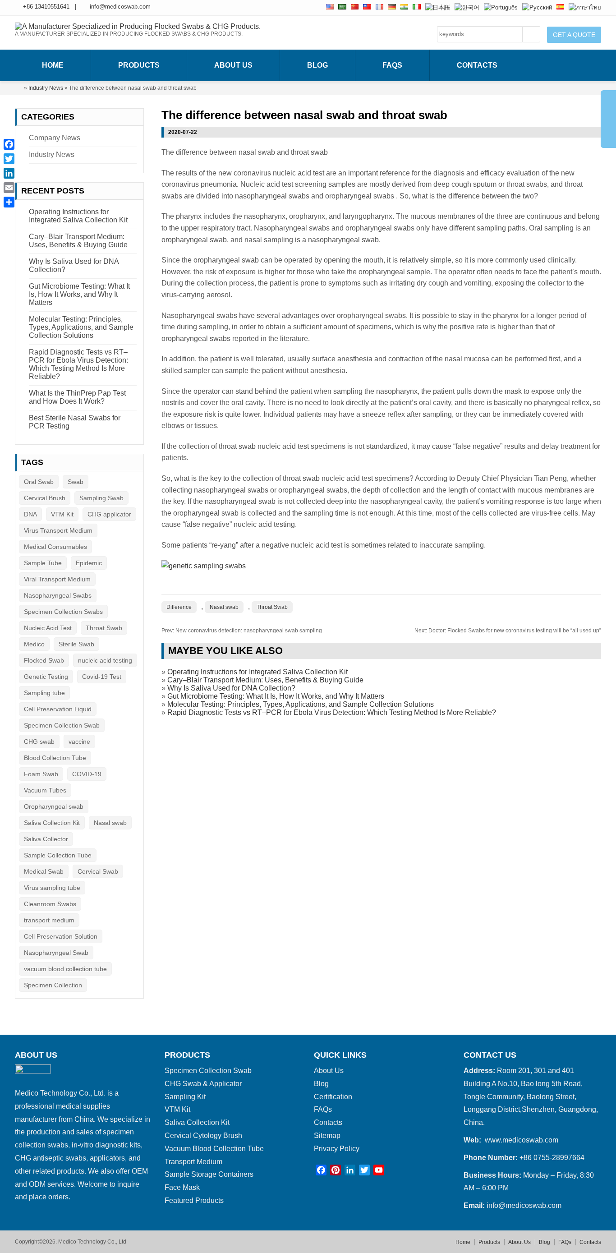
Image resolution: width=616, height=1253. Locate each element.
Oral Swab (39, 481)
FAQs (392, 65)
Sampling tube (44, 692)
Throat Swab (272, 607)
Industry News (45, 88)
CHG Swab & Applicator (203, 1083)
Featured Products (194, 1200)
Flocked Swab (44, 660)
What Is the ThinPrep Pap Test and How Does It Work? (77, 397)
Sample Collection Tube (58, 855)
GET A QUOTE (574, 34)
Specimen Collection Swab (62, 725)
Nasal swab (224, 607)
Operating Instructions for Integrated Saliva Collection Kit (257, 672)
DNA (30, 514)
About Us (233, 65)
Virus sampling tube (52, 887)
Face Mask (182, 1187)
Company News (54, 138)
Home (53, 65)
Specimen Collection (53, 985)
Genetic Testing (46, 676)
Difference (179, 607)
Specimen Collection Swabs (63, 611)
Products (139, 65)
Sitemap (327, 1135)
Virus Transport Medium (58, 530)
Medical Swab (44, 871)
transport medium (49, 920)
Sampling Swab (101, 498)
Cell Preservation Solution (60, 936)
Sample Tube (43, 563)
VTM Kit (62, 514)
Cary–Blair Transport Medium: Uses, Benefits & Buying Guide (265, 680)
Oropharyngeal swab (53, 806)
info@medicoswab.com (120, 6)
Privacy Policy (336, 1148)
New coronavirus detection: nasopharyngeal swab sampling (241, 630)
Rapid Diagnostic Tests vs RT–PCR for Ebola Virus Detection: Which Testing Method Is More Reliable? (331, 712)
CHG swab (39, 741)
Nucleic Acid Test (48, 627)
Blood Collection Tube (55, 757)
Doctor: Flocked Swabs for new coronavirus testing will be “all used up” (507, 630)
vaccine (79, 741)
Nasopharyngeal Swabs (58, 595)
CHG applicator (109, 514)
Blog (317, 65)
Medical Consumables (55, 546)
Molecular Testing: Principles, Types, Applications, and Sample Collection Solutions (300, 704)
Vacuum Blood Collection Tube (214, 1148)
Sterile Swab (76, 644)
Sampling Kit (185, 1097)
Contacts (477, 65)
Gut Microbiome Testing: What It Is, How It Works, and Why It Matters (275, 696)
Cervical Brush (44, 498)
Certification (333, 1097)
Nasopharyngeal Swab (56, 952)
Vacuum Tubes (45, 790)
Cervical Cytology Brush (203, 1135)
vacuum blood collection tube (65, 968)
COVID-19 (86, 774)
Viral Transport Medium (57, 579)
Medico (34, 644)
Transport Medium (193, 1161)
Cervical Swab (98, 871)
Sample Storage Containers (209, 1174)
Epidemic (89, 563)
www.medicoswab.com (521, 1140)
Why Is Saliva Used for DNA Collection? (231, 688)
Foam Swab (41, 774)
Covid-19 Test (101, 676)
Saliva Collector (46, 839)
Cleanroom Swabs (50, 904)
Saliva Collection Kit (52, 822)
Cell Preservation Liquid (58, 709)
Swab (75, 481)
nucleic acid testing (105, 660)
